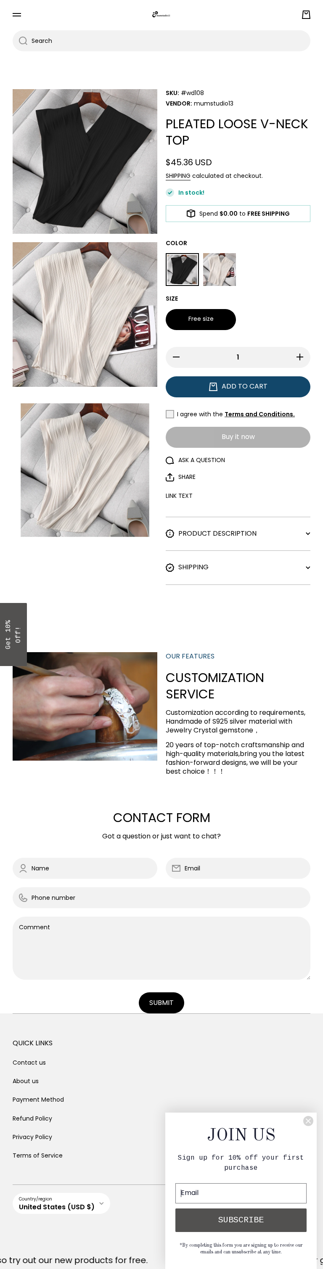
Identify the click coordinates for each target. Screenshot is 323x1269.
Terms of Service (38, 1155)
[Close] (308, 1121)
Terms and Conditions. (260, 414)
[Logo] (161, 15)
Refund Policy (32, 1118)
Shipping (178, 176)
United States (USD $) (57, 1207)
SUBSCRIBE (241, 1220)
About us (26, 1081)
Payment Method (38, 1099)
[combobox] (161, 40)
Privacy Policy (32, 1137)
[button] (306, 15)
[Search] (20, 40)
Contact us (29, 1062)
